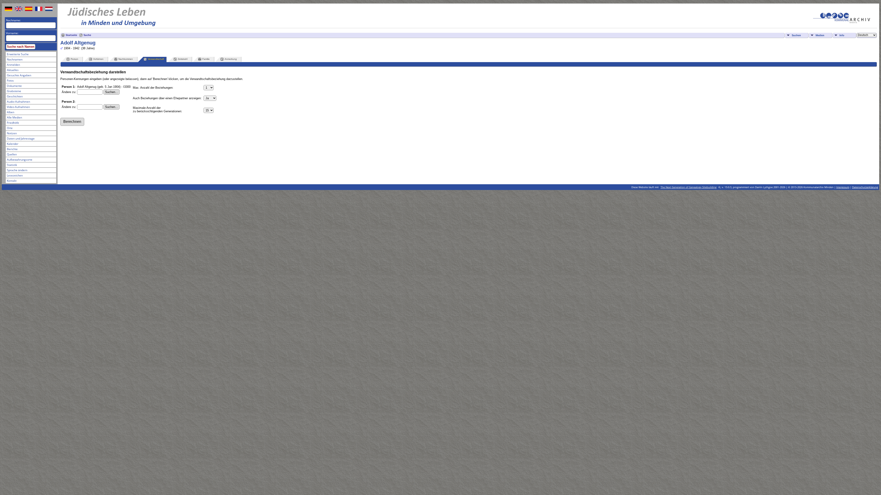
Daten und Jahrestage (21, 138)
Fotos (10, 80)
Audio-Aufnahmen (18, 102)
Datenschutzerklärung (865, 187)
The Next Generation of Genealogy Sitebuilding (689, 187)
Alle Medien (14, 117)
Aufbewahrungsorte (19, 160)
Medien (820, 35)
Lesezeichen (15, 175)
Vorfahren (98, 59)
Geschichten (15, 96)
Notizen (12, 133)
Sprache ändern (17, 170)
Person (74, 59)
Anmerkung (231, 59)
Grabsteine (14, 91)
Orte (10, 128)
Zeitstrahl (182, 59)
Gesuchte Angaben (19, 75)
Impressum (842, 187)
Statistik (12, 165)
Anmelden (13, 65)
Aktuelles (13, 70)
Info (841, 35)
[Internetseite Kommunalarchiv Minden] (841, 22)
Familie (206, 59)
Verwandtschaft (156, 59)
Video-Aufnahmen (18, 107)
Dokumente (14, 86)
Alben (10, 112)
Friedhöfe (13, 123)
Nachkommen (125, 59)
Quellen (12, 154)
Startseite (71, 35)
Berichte (12, 149)
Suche (87, 35)
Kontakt (12, 181)
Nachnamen (14, 59)
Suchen (796, 35)
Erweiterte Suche (18, 54)
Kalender (12, 144)
